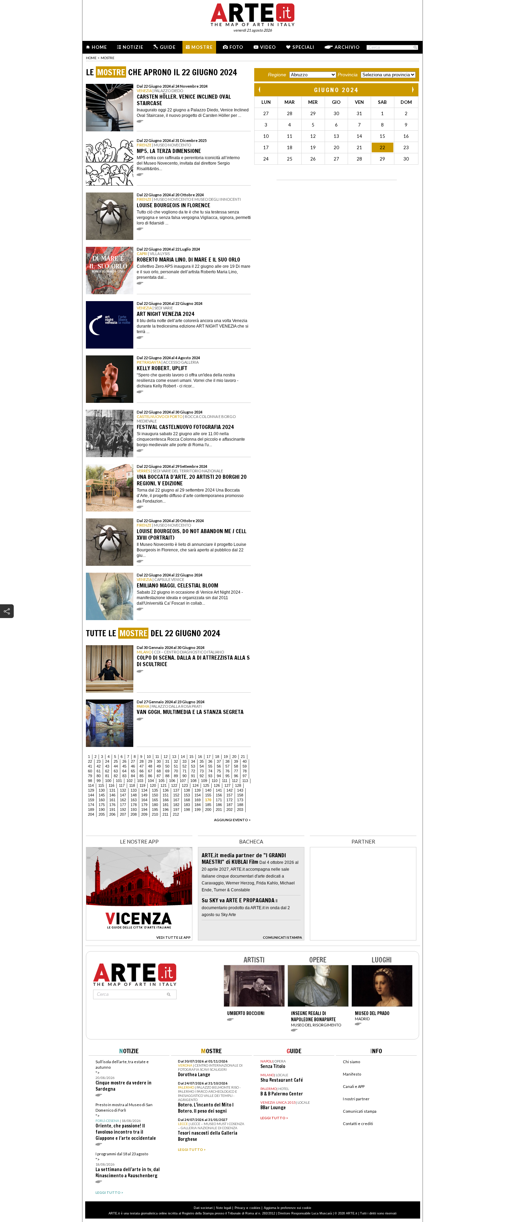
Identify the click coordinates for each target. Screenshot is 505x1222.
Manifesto (352, 1074)
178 (134, 805)
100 (108, 781)
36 (210, 761)
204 (91, 814)
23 (99, 761)
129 (91, 790)
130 (102, 790)
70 (176, 771)
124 (195, 785)
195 (155, 809)
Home (99, 47)
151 (165, 795)
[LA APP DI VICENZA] (139, 938)
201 (219, 809)
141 (219, 790)
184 (197, 805)
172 (229, 800)
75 (219, 771)
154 (197, 795)
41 (90, 766)
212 (176, 814)
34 (193, 761)
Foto (236, 47)
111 (224, 781)
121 (163, 785)
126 (217, 785)
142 (229, 790)
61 (99, 771)
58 (236, 766)
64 (124, 771)
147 (123, 795)
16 (200, 757)
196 (165, 809)
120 (153, 785)
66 (141, 771)
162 (123, 800)
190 (102, 809)
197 (176, 809)
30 (159, 761)
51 (176, 766)
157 (229, 795)
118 (132, 785)
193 (134, 809)
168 (187, 800)
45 (124, 766)
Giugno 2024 (336, 89)
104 (151, 781)
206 (112, 814)
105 (161, 781)
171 (219, 800)
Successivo (412, 89)
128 (238, 785)
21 (243, 757)
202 (229, 809)
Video (268, 47)
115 (101, 785)
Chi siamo (351, 1061)
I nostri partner (356, 1099)
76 (227, 771)
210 (155, 814)
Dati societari (203, 1208)
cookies (254, 1208)
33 (184, 761)
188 (240, 805)
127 (227, 785)
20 (234, 757)
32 (176, 761)
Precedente (260, 89)
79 (90, 776)
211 (165, 814)
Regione (277, 74)
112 (235, 781)
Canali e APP (353, 1086)
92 (202, 776)
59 (245, 766)
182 (176, 805)
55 (210, 766)
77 (236, 771)
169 (197, 800)
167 (176, 800)
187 (229, 805)
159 (91, 800)
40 (245, 761)
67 (150, 771)
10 (149, 757)
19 (226, 757)
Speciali (303, 47)
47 (141, 766)
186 (219, 805)
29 (150, 761)
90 (184, 776)
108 (193, 781)
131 (112, 790)
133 (134, 790)
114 (91, 785)
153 (187, 795)
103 (140, 781)
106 (172, 781)
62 (107, 771)
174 (91, 805)
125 (206, 785)
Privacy (240, 1208)
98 (90, 781)
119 (142, 785)
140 (208, 790)
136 (165, 790)
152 (176, 795)
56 (219, 766)
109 (204, 781)
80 (99, 776)
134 (144, 790)
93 (210, 776)
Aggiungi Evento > (232, 820)
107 (183, 781)
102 (129, 781)
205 (102, 814)
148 (134, 795)
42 (99, 766)
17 (208, 757)
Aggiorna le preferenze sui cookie (287, 1208)
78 (245, 771)
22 (90, 761)
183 (187, 805)
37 (219, 761)
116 (111, 785)
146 (112, 795)
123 (185, 785)
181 (165, 805)
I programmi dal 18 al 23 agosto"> (128, 1165)
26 (124, 761)
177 (123, 805)
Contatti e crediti (358, 1123)
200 (208, 809)
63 (116, 771)
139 (197, 790)
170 (208, 800)
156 (219, 795)
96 (236, 776)
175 (102, 805)
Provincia (348, 74)
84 (133, 776)
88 (167, 776)
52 (184, 766)
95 (227, 776)
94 (219, 776)
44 (116, 766)
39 (236, 761)
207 (123, 814)
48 (150, 766)
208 (134, 814)
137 (176, 790)
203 (240, 809)
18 (217, 757)
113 (245, 781)
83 (124, 776)
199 (197, 809)
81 (107, 776)
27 (133, 761)
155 (208, 795)
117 (122, 785)
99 (99, 781)
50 (167, 766)
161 (112, 800)
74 (210, 771)
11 (157, 757)
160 (102, 800)
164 (144, 800)
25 (116, 761)
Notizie (133, 47)
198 (187, 809)
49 (159, 766)
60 (90, 771)
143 (240, 790)
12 (166, 757)
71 (184, 771)
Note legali (223, 1208)
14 (183, 757)
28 (141, 761)
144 (91, 795)
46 (133, 766)
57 (227, 766)
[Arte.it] (252, 13)
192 (123, 809)
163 (134, 800)
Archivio (347, 47)
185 (208, 805)
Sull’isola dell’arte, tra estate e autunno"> (124, 1075)
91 (193, 776)
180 (155, 805)
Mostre (202, 47)
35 (202, 761)
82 (116, 776)
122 (174, 785)
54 (202, 766)
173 (240, 800)
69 (167, 771)
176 (112, 805)
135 (155, 790)
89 (176, 776)
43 (107, 766)
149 (144, 795)
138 (187, 790)
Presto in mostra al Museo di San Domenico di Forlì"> (126, 1121)
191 (112, 809)
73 (202, 771)
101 (119, 781)
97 (245, 776)
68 (159, 771)
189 (91, 809)
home (91, 58)
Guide (168, 47)
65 (133, 771)
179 (144, 805)
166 (165, 800)
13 (174, 757)
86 (150, 776)
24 (107, 761)
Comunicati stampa (360, 1111)
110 (214, 781)
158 (240, 795)
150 (155, 795)
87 (159, 776)
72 (193, 771)
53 (193, 766)
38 (227, 761)
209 (144, 814)
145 (102, 795)
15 (191, 757)
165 (155, 800)
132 (123, 790)
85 (141, 776)
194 (144, 809)
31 (167, 761)
